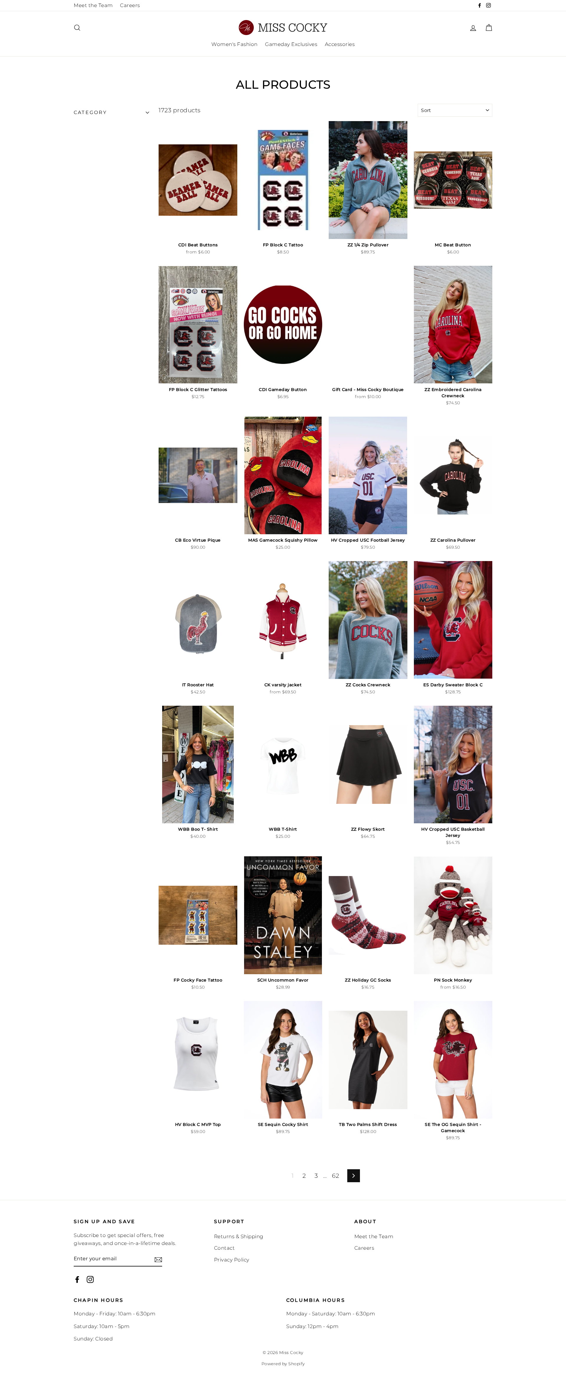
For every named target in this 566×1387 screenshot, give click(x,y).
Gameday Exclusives (291, 44)
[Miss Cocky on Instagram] (90, 1279)
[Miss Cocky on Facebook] (77, 1279)
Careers (130, 5)
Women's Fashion (234, 44)
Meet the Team (93, 5)
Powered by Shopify (283, 1363)
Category (90, 113)
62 (335, 1175)
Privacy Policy (231, 1260)
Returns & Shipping (239, 1236)
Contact (224, 1248)
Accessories (340, 44)
